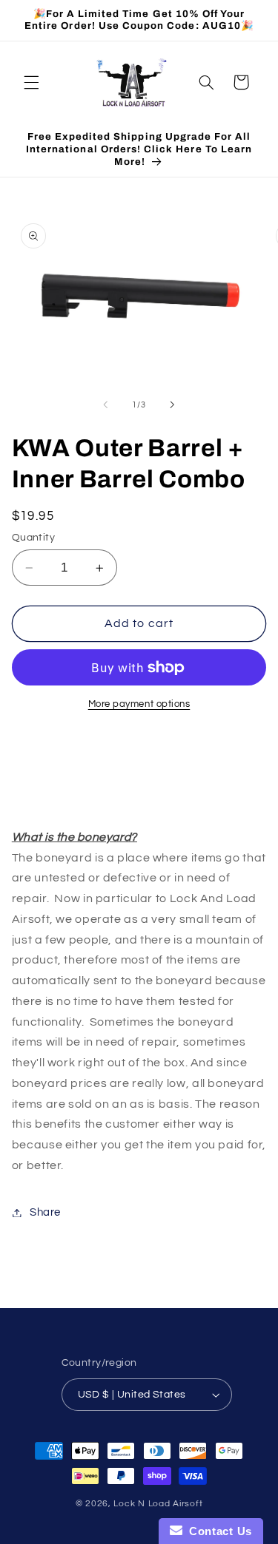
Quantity (33, 537)
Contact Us (217, 1531)
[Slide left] (105, 404)
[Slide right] (172, 404)
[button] (31, 82)
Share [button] (45, 1212)
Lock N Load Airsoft (157, 1504)
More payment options (139, 704)
